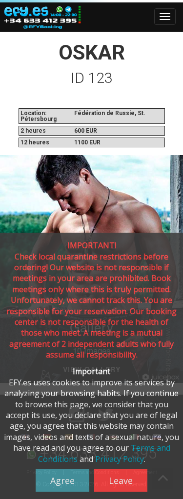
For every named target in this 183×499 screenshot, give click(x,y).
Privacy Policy (119, 459)
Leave (121, 480)
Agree (62, 480)
